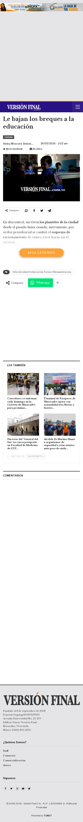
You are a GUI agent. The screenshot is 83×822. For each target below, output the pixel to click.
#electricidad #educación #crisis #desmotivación (41, 272)
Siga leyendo (41, 252)
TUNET (48, 815)
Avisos (7, 765)
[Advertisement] (41, 54)
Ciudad (8, 137)
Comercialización (14, 760)
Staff (5, 750)
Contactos (9, 755)
